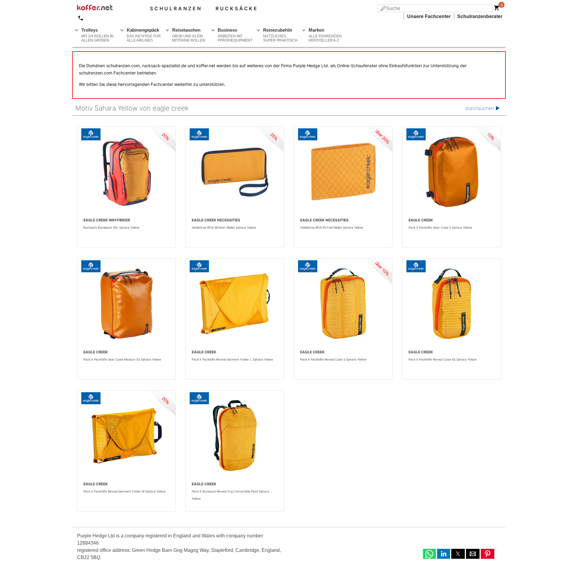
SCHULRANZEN (176, 8)
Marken (325, 34)
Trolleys (97, 34)
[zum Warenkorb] (497, 9)
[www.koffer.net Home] (104, 8)
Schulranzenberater (479, 16)
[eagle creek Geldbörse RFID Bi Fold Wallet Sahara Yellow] (343, 171)
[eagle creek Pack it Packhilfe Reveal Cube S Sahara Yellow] (343, 303)
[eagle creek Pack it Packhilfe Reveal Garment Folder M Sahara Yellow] (126, 435)
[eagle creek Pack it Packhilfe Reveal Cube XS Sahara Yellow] (451, 303)
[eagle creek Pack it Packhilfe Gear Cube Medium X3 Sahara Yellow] (126, 303)
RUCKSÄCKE (237, 8)
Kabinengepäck (144, 34)
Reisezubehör (280, 34)
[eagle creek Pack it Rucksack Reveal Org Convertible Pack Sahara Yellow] (235, 435)
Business (235, 34)
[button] (429, 554)
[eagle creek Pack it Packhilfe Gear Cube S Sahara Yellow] (451, 171)
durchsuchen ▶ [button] (482, 108)
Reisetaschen (188, 34)
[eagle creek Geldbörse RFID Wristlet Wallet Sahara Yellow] (235, 171)
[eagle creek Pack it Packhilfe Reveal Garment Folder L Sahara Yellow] (235, 303)
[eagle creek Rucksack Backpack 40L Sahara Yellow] (126, 171)
